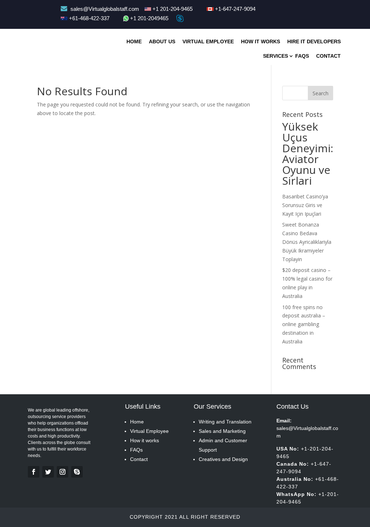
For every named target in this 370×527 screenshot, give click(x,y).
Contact (328, 56)
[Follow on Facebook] (33, 472)
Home (134, 41)
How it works (144, 440)
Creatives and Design (223, 459)
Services (275, 56)
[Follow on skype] (77, 472)
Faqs (302, 56)
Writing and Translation (225, 422)
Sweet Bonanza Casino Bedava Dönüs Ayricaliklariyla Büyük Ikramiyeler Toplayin (306, 241)
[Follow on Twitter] (48, 472)
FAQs (136, 450)
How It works (260, 41)
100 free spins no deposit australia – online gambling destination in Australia (303, 324)
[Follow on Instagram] (62, 472)
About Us (162, 41)
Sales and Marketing (222, 431)
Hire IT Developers (314, 41)
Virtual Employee (208, 41)
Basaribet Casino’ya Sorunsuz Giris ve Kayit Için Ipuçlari (305, 205)
